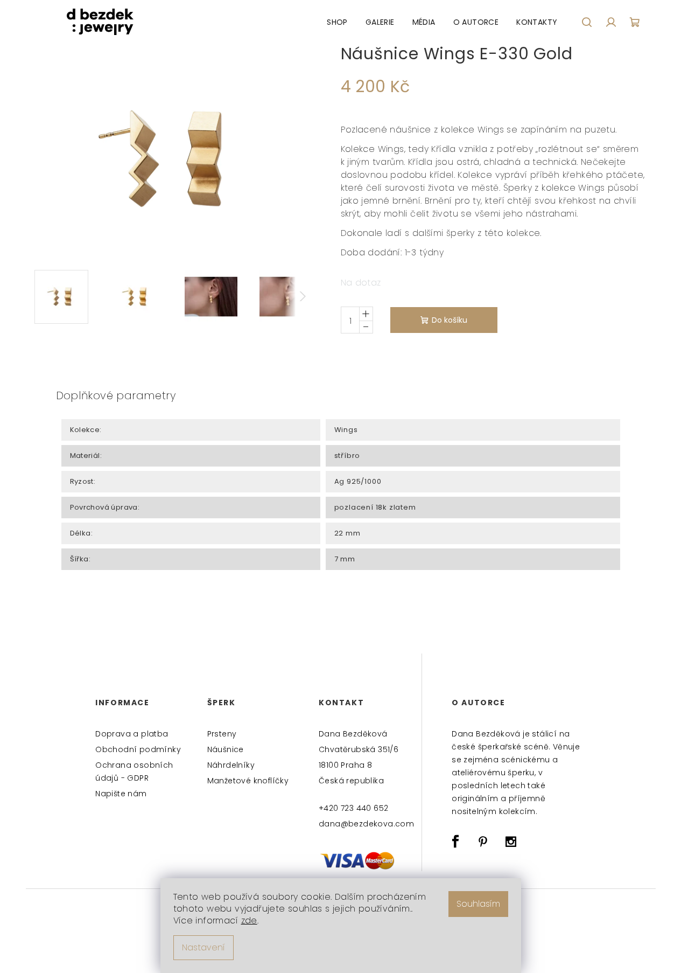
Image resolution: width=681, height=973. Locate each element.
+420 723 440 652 (353, 808)
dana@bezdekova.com (366, 823)
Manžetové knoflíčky (248, 780)
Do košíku (449, 320)
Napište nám (120, 793)
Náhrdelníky (231, 765)
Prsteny (222, 733)
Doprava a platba (131, 733)
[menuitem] (337, 22)
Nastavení (203, 947)
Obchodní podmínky (138, 749)
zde (249, 920)
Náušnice (225, 749)
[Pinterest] (483, 841)
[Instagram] (511, 841)
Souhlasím (478, 904)
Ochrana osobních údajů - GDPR (134, 771)
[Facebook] (455, 841)
